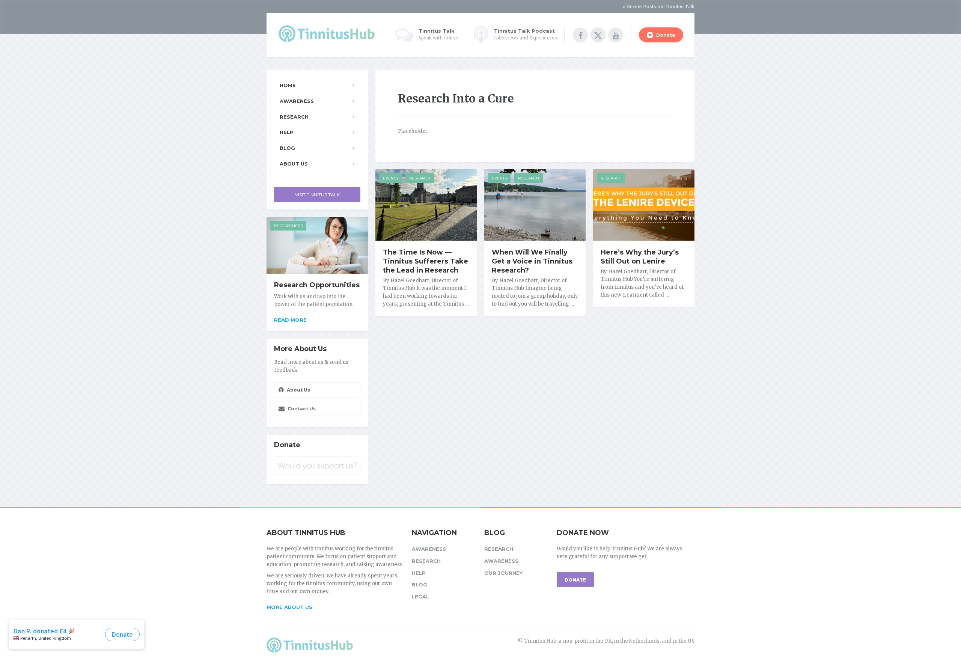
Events (390, 178)
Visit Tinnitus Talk (317, 194)
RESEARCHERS (288, 225)
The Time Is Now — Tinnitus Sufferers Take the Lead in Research (425, 261)
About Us (294, 164)
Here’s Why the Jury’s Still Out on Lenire (640, 256)
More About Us (289, 607)
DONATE (575, 580)
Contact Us (301, 408)
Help (287, 132)
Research (419, 178)
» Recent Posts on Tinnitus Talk (658, 6)
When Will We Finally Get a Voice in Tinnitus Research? (532, 261)
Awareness (297, 101)
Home (288, 85)
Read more (290, 320)
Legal (420, 597)
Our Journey (503, 573)
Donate (665, 35)
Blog (287, 148)
